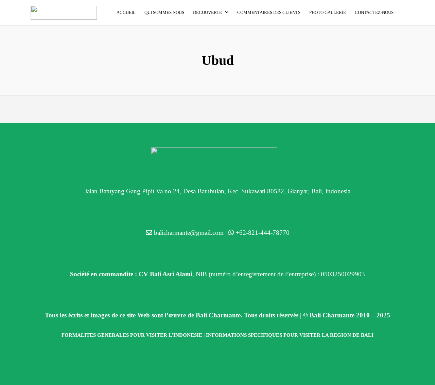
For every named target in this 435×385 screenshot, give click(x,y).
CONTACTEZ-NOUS (374, 12)
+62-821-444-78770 (263, 232)
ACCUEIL (126, 12)
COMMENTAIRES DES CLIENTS (268, 12)
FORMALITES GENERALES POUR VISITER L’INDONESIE (132, 335)
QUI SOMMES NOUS (164, 12)
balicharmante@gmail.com (189, 232)
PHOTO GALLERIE (327, 12)
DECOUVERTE (207, 12)
